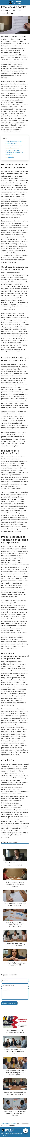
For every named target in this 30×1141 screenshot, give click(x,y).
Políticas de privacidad (15, 1133)
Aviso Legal (4, 1133)
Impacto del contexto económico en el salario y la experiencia (14, 152)
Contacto (5, 1135)
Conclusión (10, 157)
